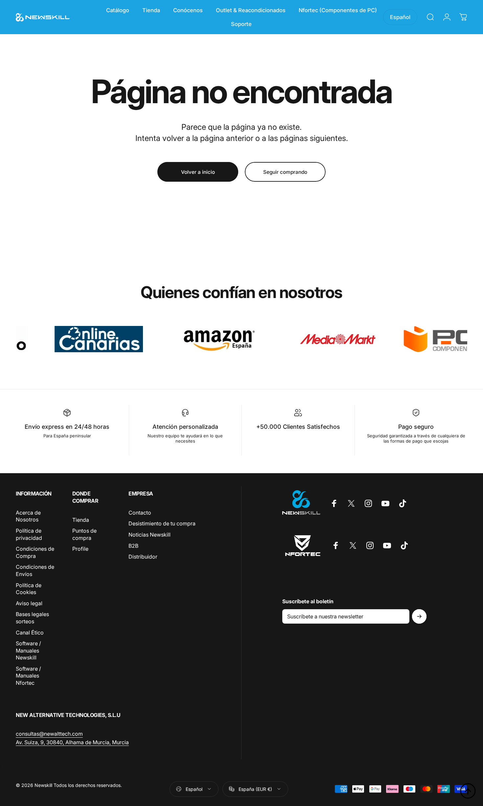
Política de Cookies (28, 589)
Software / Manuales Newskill (28, 650)
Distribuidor (142, 556)
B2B (133, 545)
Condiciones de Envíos (35, 571)
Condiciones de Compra (35, 552)
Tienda (80, 520)
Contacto (139, 512)
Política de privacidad (29, 534)
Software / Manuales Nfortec (28, 675)
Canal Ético (30, 632)
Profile (80, 548)
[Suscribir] (419, 616)
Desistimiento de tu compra (162, 523)
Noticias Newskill (149, 534)
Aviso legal (29, 603)
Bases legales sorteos (32, 618)
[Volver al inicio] (468, 791)
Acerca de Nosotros (28, 516)
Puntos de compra (84, 534)
